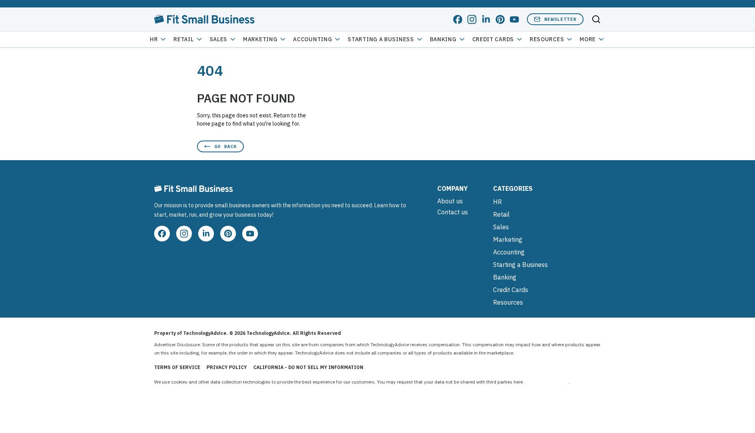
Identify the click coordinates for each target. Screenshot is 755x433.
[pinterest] (500, 19)
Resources (508, 302)
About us (450, 201)
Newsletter (560, 19)
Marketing (260, 39)
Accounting (312, 39)
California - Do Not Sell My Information (308, 367)
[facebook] (457, 19)
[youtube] (514, 19)
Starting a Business (381, 39)
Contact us (452, 212)
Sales (219, 39)
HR (154, 39)
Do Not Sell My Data (547, 382)
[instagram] (472, 19)
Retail (183, 39)
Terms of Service (177, 367)
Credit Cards (493, 39)
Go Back (225, 146)
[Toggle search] (596, 19)
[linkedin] (486, 19)
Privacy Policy (226, 367)
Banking (443, 39)
